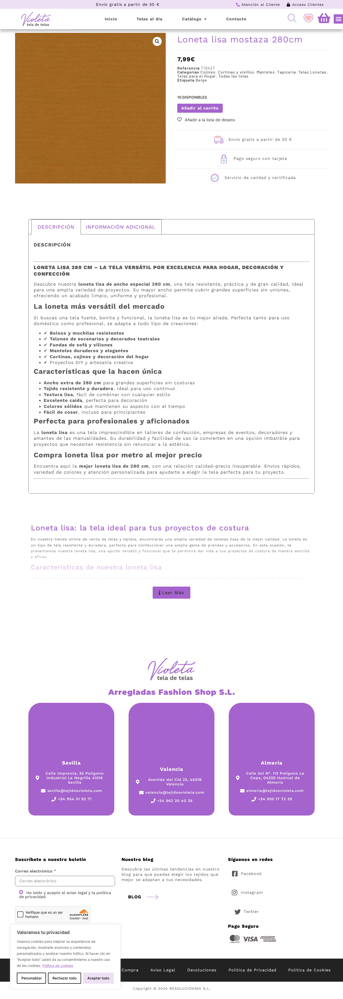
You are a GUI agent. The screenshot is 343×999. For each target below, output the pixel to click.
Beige (201, 80)
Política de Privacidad (252, 970)
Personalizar (31, 978)
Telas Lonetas (312, 72)
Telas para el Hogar (196, 76)
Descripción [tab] (56, 227)
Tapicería (286, 72)
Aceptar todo (98, 978)
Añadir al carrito (200, 108)
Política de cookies (57, 965)
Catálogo (192, 19)
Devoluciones (201, 970)
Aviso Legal (162, 970)
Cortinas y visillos (236, 72)
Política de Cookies (309, 970)
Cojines (207, 72)
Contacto (236, 19)
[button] (157, 41)
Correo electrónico (33, 871)
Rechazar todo (64, 978)
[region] (65, 956)
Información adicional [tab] (120, 227)
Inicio (111, 19)
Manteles (266, 72)
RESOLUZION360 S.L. (189, 988)
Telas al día (149, 19)
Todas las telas (233, 76)
